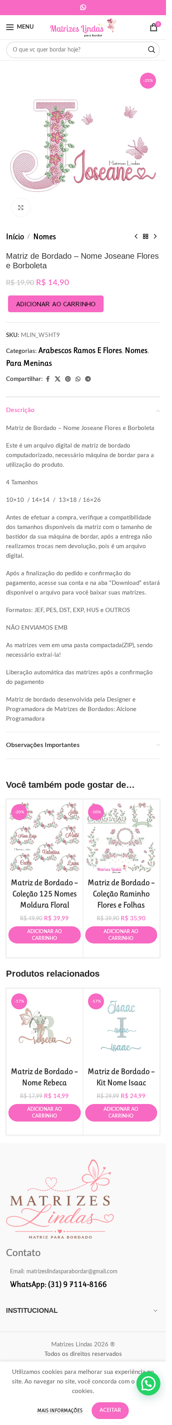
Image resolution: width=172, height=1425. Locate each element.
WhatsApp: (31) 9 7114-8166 (58, 1284)
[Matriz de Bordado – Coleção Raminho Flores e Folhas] (121, 837)
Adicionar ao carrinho (56, 303)
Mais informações (60, 1410)
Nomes (44, 236)
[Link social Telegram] (88, 379)
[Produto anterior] (136, 237)
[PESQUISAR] (151, 50)
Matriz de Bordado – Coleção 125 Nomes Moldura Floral (44, 894)
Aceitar (110, 1410)
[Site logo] (83, 26)
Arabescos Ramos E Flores (80, 350)
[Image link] (60, 1198)
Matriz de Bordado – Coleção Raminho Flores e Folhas (121, 894)
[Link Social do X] (57, 379)
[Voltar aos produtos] (145, 237)
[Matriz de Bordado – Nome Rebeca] (44, 1027)
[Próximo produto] (155, 237)
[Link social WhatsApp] (83, 7)
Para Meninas (29, 363)
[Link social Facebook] (47, 379)
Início (15, 236)
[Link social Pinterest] (68, 379)
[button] (148, 1383)
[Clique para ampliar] (21, 207)
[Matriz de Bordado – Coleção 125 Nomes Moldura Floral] (44, 837)
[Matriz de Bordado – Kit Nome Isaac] (121, 1027)
